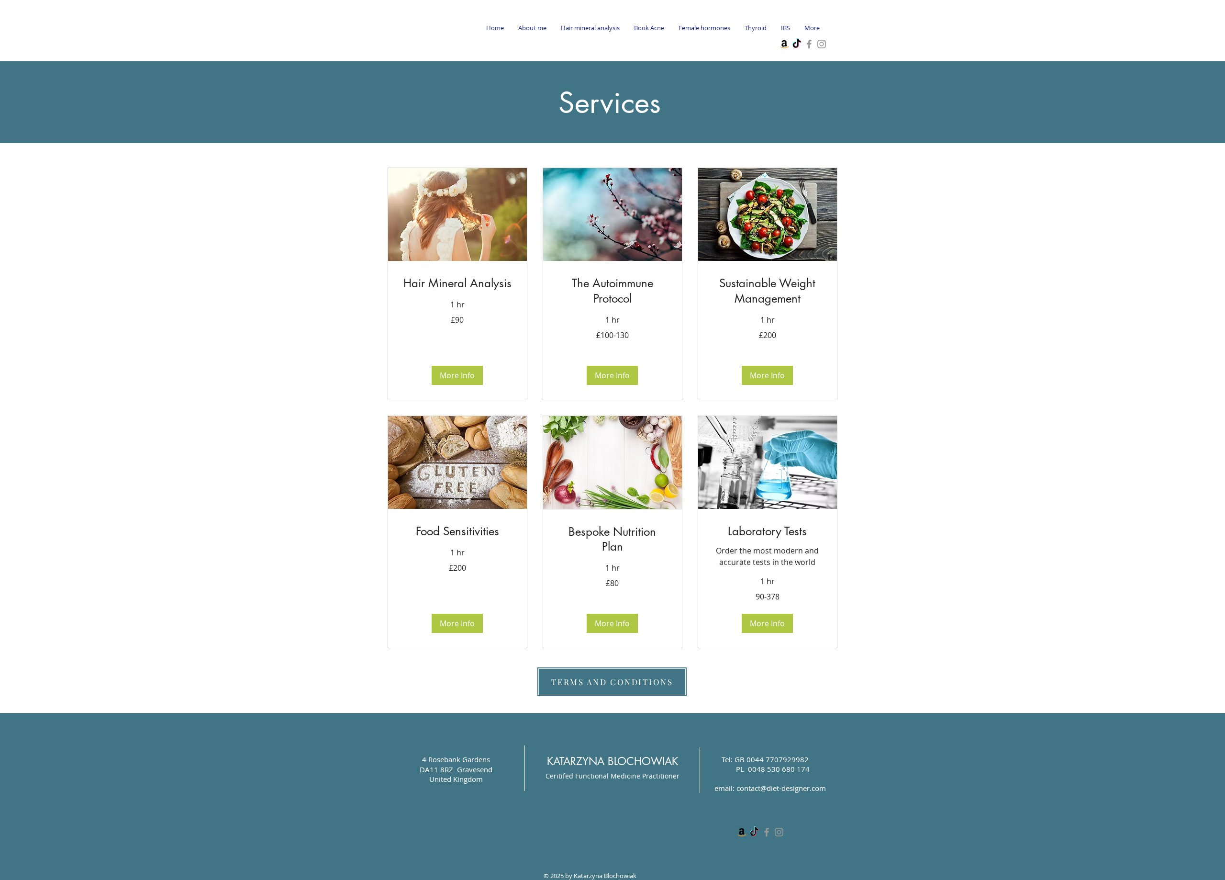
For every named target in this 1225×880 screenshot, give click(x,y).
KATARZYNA (575, 761)
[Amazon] (784, 44)
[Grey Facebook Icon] (809, 44)
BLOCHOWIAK (641, 761)
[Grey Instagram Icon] (821, 44)
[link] (457, 283)
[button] (457, 375)
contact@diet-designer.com (781, 788)
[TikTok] (796, 44)
